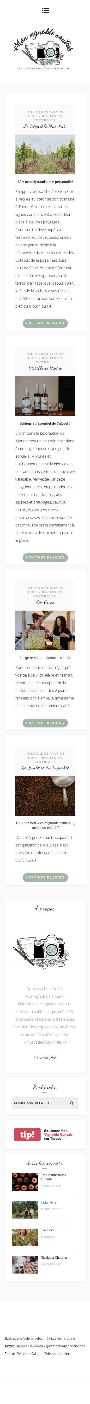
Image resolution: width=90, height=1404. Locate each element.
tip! (27, 1134)
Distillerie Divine (45, 368)
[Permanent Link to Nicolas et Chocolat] (25, 1272)
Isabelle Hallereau (30, 1346)
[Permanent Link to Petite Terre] (25, 1217)
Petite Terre (48, 1202)
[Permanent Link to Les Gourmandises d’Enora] (25, 1189)
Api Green (45, 602)
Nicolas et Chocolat (54, 1257)
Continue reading (45, 323)
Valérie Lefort (33, 1338)
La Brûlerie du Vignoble (45, 767)
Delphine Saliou (29, 1353)
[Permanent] (45, 173)
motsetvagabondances (67, 1346)
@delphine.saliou (57, 1353)
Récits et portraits (48, 118)
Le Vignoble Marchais (45, 126)
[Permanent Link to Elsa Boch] (25, 1245)
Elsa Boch (47, 1230)
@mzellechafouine (61, 1338)
